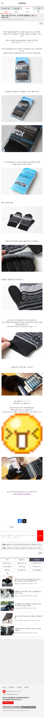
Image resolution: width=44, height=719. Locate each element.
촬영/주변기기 (21, 563)
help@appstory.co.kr (12, 694)
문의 (16, 12)
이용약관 (17, 707)
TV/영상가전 (37, 566)
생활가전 (7, 570)
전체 (7, 559)
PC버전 (26, 687)
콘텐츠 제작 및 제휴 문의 (28, 707)
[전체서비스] (2, 3)
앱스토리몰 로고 (4, 692)
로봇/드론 (22, 566)
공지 (27, 12)
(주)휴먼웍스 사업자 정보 (13, 691)
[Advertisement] (22, 661)
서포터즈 (22, 3)
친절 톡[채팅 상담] (8, 702)
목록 (41, 23)
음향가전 (22, 559)
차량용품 (36, 559)
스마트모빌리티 (7, 566)
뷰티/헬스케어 (21, 570)
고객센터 (19, 687)
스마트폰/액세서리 (37, 563)
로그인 (4, 687)
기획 (7, 573)
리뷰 (6, 12)
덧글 (11, 527)
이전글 (22, 548)
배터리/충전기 (7, 563)
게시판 (27, 8)
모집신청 (16, 8)
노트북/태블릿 (36, 570)
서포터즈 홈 (5, 8)
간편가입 (11, 687)
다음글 (22, 544)
